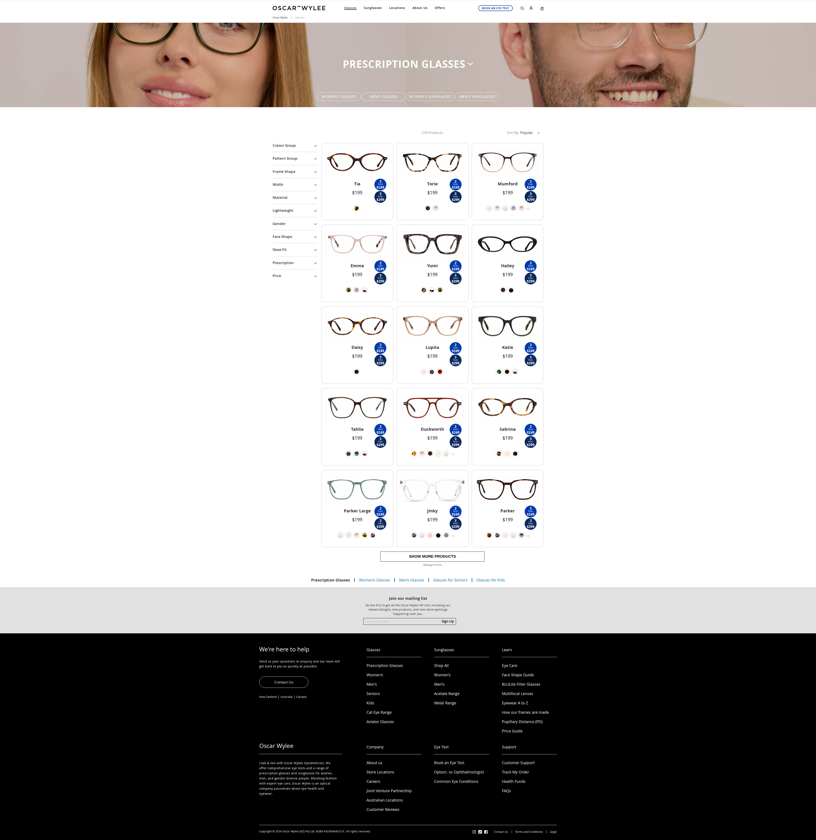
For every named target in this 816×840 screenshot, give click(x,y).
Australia (286, 697)
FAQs (506, 790)
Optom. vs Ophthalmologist (459, 772)
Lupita (432, 347)
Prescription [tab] (283, 262)
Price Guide (512, 730)
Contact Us (501, 831)
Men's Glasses (384, 96)
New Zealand (268, 697)
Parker (507, 511)
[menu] (394, 8)
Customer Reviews (383, 809)
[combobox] (503, 17)
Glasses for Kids (490, 580)
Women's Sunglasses (430, 96)
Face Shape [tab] (282, 236)
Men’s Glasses (411, 580)
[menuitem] (350, 8)
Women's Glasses (339, 96)
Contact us (283, 682)
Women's (375, 674)
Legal (553, 831)
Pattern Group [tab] (285, 158)
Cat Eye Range (379, 712)
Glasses (300, 17)
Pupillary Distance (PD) (522, 721)
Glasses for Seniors (450, 580)
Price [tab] (277, 275)
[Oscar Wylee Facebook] (486, 832)
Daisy (357, 347)
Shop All (441, 665)
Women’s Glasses (374, 580)
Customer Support (518, 762)
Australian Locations (385, 800)
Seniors (373, 693)
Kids (370, 702)
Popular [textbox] (526, 132)
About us (374, 762)
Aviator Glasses (380, 721)
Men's (372, 684)
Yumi (432, 266)
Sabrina (508, 429)
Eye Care (509, 665)
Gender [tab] (279, 223)
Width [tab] (278, 184)
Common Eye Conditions (456, 781)
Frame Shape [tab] (284, 171)
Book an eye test (495, 8)
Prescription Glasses (385, 665)
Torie (432, 184)
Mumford (508, 184)
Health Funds (514, 781)
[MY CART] (542, 9)
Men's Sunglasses (477, 96)
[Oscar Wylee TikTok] (480, 832)
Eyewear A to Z (515, 702)
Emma (357, 266)
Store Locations (380, 772)
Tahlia (357, 429)
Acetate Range (446, 693)
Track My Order (515, 772)
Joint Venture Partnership (389, 790)
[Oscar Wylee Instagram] (474, 832)
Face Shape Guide (518, 674)
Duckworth (432, 429)
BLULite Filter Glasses (521, 684)
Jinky (432, 511)
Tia (357, 184)
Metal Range (445, 702)
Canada (301, 697)
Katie (507, 347)
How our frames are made (525, 712)
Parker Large (357, 511)
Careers (373, 781)
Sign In (532, 11)
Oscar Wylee (280, 17)
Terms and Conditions (529, 831)
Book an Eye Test (449, 762)
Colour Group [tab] (284, 145)
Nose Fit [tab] (280, 249)
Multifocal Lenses (517, 693)
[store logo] (299, 8)
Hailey (507, 266)
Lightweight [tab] (283, 210)
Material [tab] (280, 197)
